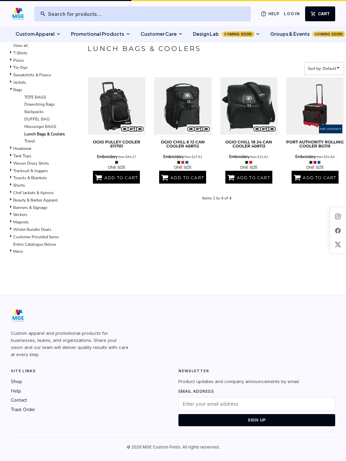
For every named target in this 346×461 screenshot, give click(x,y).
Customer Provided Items (36, 237)
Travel (29, 141)
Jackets (19, 82)
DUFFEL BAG (37, 119)
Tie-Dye (20, 67)
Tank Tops (22, 156)
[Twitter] (338, 245)
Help (16, 391)
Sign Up (257, 420)
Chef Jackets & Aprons (33, 192)
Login (292, 14)
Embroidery (107, 156)
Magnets (21, 222)
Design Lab (227, 34)
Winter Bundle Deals (32, 229)
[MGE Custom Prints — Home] (18, 14)
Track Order (23, 409)
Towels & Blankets (30, 178)
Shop (16, 381)
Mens (18, 251)
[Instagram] (338, 216)
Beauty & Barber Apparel (35, 200)
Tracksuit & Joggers (30, 170)
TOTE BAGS (35, 97)
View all (20, 45)
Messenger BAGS (40, 126)
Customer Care (162, 34)
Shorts (19, 185)
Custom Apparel (38, 34)
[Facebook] (338, 230)
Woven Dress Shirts (31, 163)
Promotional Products (101, 34)
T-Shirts (20, 53)
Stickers (20, 214)
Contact (19, 400)
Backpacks (34, 111)
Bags (17, 89)
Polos (18, 60)
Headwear (22, 148)
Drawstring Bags (39, 104)
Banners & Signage (30, 207)
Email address (196, 391)
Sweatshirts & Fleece (32, 75)
